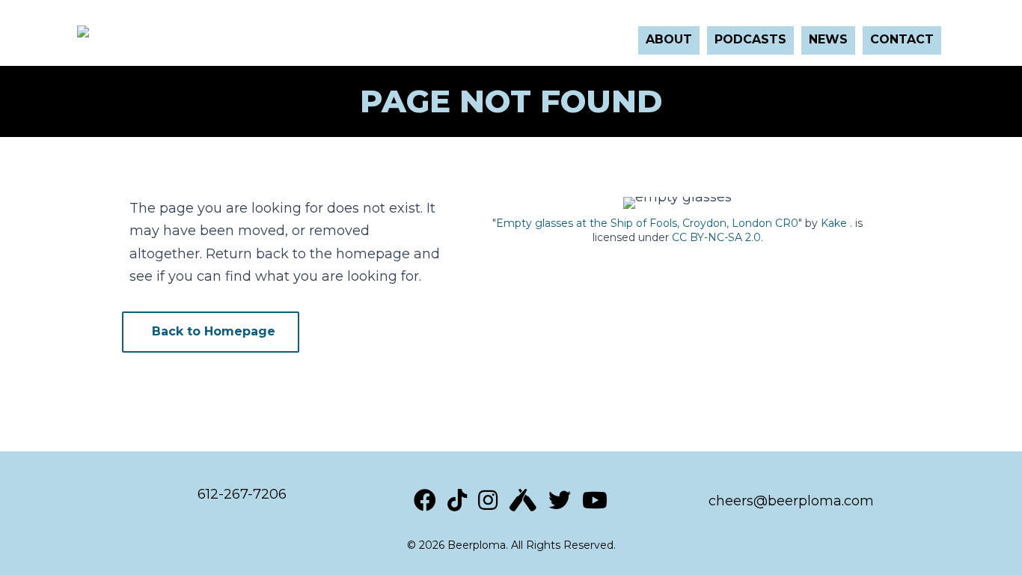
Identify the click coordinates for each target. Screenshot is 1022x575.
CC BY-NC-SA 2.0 (716, 237)
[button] (210, 332)
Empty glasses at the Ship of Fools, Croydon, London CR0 (647, 223)
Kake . (836, 223)
